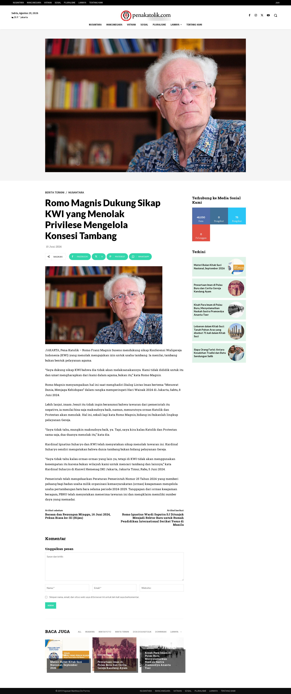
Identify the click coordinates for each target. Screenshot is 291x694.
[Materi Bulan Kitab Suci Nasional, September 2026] (67, 654)
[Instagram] (255, 15)
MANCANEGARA (162, 690)
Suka (201, 209)
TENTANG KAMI (228, 690)
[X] (262, 15)
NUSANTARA (76, 192)
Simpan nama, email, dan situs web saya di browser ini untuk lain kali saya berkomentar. (94, 597)
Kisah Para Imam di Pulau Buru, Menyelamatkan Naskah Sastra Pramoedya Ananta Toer (158, 660)
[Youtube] (268, 15)
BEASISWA (90, 632)
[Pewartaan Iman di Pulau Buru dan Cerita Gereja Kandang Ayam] (114, 654)
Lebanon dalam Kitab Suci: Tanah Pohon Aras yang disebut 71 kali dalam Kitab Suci (209, 331)
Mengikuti (219, 209)
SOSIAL (188, 690)
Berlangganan (201, 225)
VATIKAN (177, 690)
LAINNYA (213, 690)
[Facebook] (249, 15)
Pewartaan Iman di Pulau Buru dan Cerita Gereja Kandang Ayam (112, 665)
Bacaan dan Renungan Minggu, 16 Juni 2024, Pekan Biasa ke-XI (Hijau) (77, 516)
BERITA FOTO (105, 632)
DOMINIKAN (160, 632)
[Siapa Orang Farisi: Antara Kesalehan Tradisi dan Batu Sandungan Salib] (236, 353)
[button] (275, 15)
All (79, 632)
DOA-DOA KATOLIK (142, 632)
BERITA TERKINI (54, 192)
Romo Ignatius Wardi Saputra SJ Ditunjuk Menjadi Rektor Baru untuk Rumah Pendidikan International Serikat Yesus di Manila (152, 519)
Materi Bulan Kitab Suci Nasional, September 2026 (66, 665)
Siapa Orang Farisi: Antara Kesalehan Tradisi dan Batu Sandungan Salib (210, 353)
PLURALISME (200, 690)
